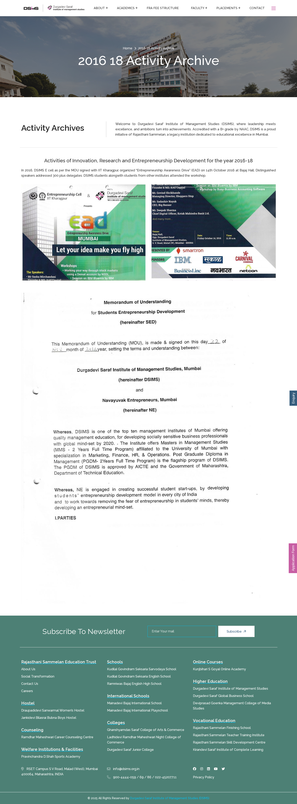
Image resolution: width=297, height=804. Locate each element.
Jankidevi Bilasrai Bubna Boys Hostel (48, 718)
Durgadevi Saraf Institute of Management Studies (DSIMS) (169, 798)
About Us (28, 669)
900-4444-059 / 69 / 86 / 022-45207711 (144, 777)
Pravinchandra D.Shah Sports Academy (50, 756)
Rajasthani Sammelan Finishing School (222, 728)
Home (127, 48)
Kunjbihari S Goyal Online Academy (219, 669)
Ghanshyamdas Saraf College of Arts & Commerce (145, 730)
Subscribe (234, 631)
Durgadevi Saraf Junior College (130, 750)
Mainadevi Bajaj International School (134, 703)
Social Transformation (37, 676)
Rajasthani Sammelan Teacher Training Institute (228, 735)
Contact (257, 8)
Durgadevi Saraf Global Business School (223, 696)
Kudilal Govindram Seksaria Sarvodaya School (141, 669)
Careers (27, 691)
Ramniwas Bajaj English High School (134, 684)
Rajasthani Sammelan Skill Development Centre (229, 742)
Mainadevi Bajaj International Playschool (137, 710)
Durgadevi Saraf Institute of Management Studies (230, 688)
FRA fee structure (163, 8)
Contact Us (29, 684)
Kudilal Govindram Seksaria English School (139, 676)
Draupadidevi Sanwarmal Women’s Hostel (52, 710)
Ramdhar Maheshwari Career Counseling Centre (57, 737)
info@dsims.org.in (125, 769)
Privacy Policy (203, 777)
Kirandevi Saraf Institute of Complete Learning (228, 750)
